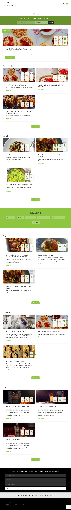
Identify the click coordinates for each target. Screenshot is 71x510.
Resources (31, 495)
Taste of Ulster (18, 495)
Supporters (25, 495)
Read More (10, 57)
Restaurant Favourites (58, 218)
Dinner (34, 18)
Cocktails (20, 218)
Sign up (8, 488)
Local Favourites (31, 218)
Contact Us (51, 495)
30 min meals (10, 218)
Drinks (46, 18)
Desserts (40, 18)
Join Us (36, 495)
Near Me (42, 495)
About (46, 495)
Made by (62, 502)
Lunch (29, 18)
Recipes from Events (44, 218)
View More (35, 126)
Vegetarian (35, 222)
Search (51, 22)
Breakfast (22, 18)
